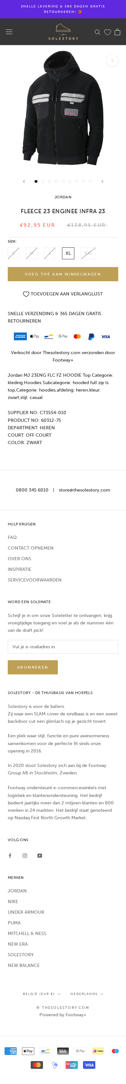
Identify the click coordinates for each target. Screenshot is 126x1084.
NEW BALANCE (24, 965)
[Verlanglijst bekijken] (107, 32)
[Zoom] (112, 60)
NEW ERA (18, 944)
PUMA (14, 923)
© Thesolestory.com (63, 1008)
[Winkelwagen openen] (117, 32)
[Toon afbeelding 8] (83, 181)
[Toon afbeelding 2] (42, 181)
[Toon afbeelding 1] (36, 181)
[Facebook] (10, 855)
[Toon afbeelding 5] (63, 181)
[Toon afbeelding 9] (90, 181)
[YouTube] (39, 855)
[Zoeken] (97, 32)
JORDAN (17, 891)
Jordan (63, 197)
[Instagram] (25, 855)
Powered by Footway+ (63, 1015)
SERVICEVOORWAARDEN (35, 580)
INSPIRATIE (19, 569)
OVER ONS (19, 559)
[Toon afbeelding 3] (49, 181)
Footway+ (63, 360)
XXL (88, 253)
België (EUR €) (39, 994)
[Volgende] (102, 181)
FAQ (12, 537)
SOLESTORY (21, 955)
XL (68, 253)
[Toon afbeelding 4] (56, 181)
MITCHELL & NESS (27, 933)
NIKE (13, 901)
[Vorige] (24, 181)
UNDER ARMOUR (26, 912)
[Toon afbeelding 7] (76, 181)
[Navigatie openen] (9, 31)
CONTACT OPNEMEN (31, 548)
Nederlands (84, 994)
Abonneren (32, 667)
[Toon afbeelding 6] (69, 181)
